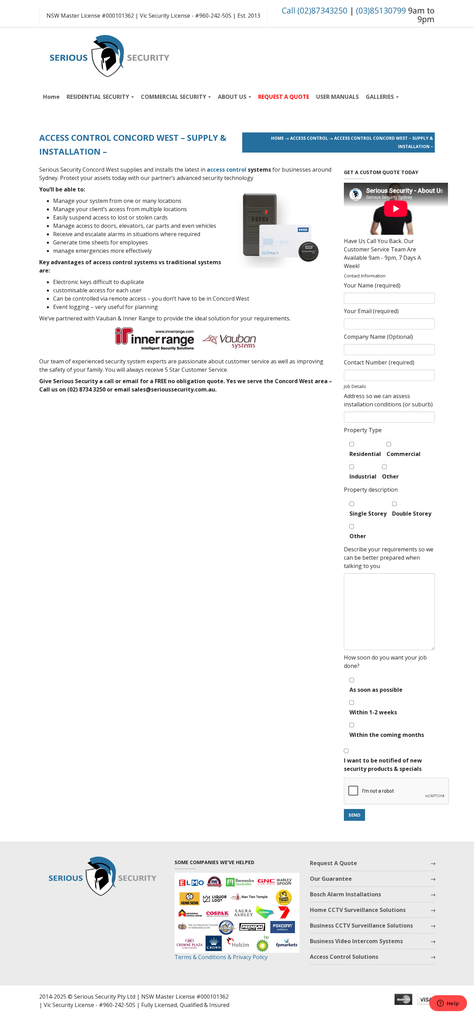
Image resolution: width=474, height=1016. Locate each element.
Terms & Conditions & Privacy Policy (221, 957)
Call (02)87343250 (314, 10)
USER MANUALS (337, 97)
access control (226, 169)
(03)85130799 (381, 10)
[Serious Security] (108, 54)
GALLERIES (380, 97)
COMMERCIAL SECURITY (174, 97)
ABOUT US (233, 97)
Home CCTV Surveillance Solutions (358, 910)
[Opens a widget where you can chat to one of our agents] (448, 1004)
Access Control (309, 138)
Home (51, 97)
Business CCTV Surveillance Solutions (361, 925)
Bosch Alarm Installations (345, 894)
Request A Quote (333, 863)
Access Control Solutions (344, 957)
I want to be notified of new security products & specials (383, 765)
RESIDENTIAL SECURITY (98, 97)
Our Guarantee (331, 878)
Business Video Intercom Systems (356, 941)
